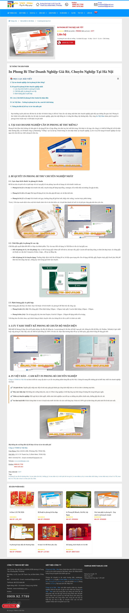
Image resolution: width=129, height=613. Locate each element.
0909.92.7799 (67, 43)
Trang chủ (13, 13)
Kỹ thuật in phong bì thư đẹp (48, 512)
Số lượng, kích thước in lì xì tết (76, 545)
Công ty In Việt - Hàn (53, 587)
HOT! (20, 472)
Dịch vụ (32, 13)
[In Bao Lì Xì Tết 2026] (22, 499)
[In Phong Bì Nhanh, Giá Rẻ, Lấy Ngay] (78, 499)
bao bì (76, 581)
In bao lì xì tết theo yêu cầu (47, 545)
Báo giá (42, 13)
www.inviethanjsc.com (21, 461)
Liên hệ (89, 13)
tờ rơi (52, 579)
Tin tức (80, 13)
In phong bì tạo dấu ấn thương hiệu (22, 545)
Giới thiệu (22, 13)
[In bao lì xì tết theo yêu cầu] (50, 532)
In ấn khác (63, 13)
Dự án (73, 13)
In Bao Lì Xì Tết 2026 (17, 512)
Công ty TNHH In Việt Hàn (18, 379)
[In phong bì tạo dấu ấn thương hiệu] (22, 532)
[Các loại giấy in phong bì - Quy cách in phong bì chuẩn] (106, 499)
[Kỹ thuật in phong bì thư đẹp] (50, 499)
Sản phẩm (52, 13)
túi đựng (53, 583)
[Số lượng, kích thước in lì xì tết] (78, 532)
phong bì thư (53, 581)
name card (60, 581)
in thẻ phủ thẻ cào (73, 579)
